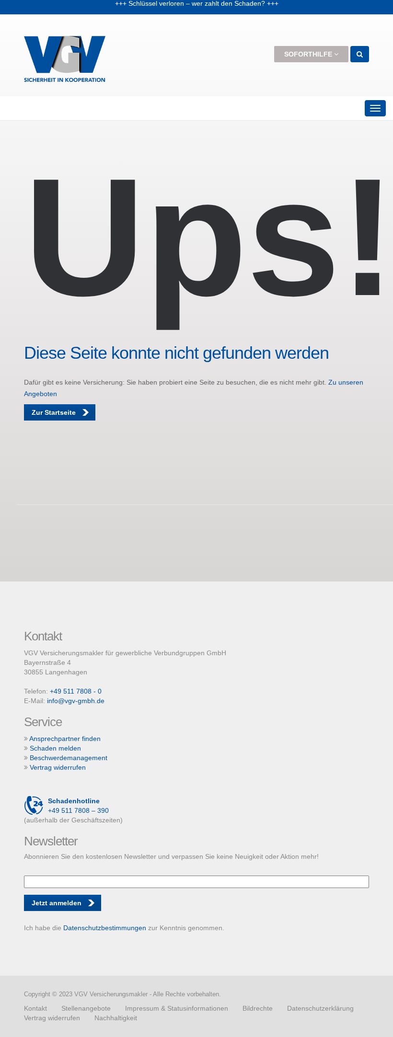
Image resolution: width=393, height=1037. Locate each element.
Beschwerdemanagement (68, 758)
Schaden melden (55, 748)
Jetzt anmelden (56, 903)
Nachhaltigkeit (115, 1018)
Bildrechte (258, 1008)
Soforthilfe (309, 54)
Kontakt (35, 1008)
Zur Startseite (54, 412)
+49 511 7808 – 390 (78, 805)
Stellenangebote (86, 1008)
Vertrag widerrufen (58, 767)
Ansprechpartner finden (65, 738)
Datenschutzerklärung (320, 1008)
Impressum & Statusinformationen (176, 1008)
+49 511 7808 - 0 (76, 691)
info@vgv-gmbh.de (75, 701)
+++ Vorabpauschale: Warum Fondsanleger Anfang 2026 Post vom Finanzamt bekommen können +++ (197, 13)
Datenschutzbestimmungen (104, 928)
